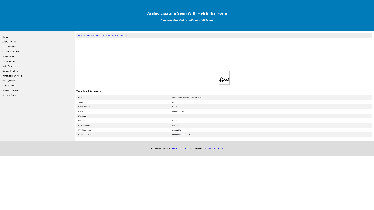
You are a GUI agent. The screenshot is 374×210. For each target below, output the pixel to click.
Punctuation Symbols (12, 76)
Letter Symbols (9, 61)
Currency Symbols (10, 51)
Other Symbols (9, 85)
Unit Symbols (8, 81)
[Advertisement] (224, 52)
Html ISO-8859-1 (10, 90)
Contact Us (218, 148)
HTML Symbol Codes (179, 148)
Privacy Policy (207, 148)
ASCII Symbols (9, 47)
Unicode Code (9, 95)
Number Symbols (10, 71)
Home (5, 37)
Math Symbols (8, 66)
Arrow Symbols (9, 42)
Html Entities (8, 56)
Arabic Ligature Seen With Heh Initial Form (111, 35)
